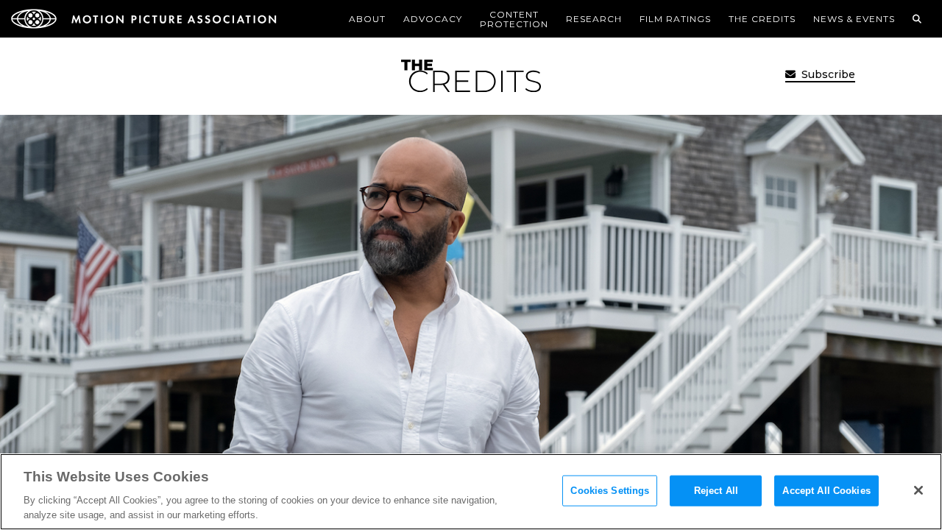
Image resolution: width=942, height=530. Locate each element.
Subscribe (826, 74)
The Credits (762, 18)
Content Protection (514, 19)
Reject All (716, 490)
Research (594, 18)
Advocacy (432, 18)
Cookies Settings (609, 490)
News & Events (854, 18)
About (367, 18)
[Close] (918, 490)
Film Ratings (675, 18)
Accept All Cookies (826, 490)
